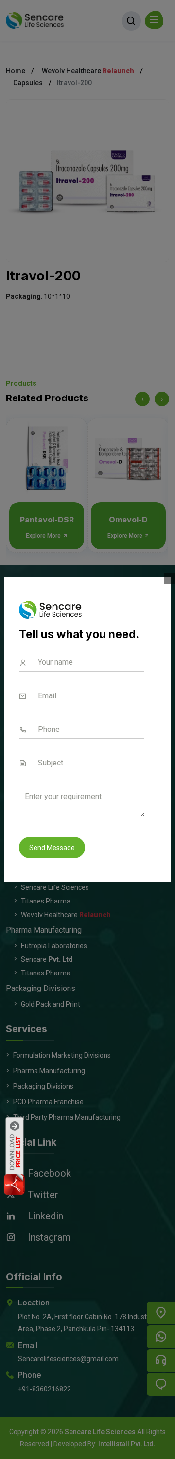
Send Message (52, 847)
